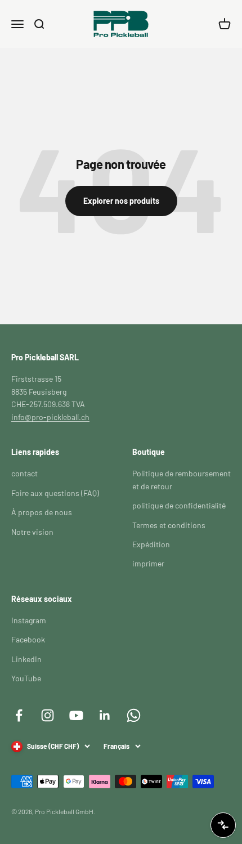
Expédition (151, 544)
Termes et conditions (168, 525)
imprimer (148, 563)
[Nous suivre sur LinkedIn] (105, 715)
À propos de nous (41, 512)
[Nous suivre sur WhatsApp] (133, 715)
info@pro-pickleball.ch (50, 417)
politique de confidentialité (179, 505)
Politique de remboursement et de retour (181, 479)
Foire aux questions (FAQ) (55, 493)
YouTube (26, 678)
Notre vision (32, 532)
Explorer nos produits (121, 201)
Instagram (28, 620)
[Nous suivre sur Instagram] (47, 715)
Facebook (28, 639)
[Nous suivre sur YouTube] (76, 715)
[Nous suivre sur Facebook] (18, 715)
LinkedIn (26, 659)
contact (24, 473)
